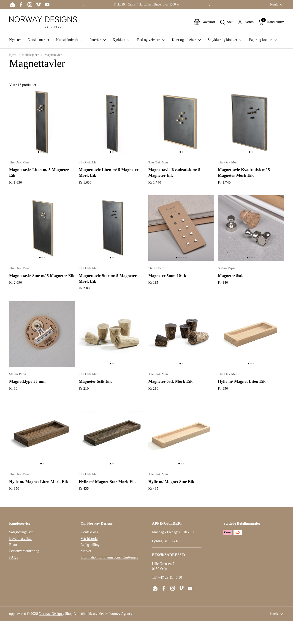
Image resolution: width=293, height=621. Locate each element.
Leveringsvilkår (20, 538)
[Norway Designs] (43, 22)
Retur (13, 545)
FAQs (13, 557)
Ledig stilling (90, 545)
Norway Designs (51, 614)
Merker (86, 551)
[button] (226, 22)
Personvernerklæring (24, 551)
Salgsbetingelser (21, 532)
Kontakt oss (89, 532)
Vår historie (89, 538)
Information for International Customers (109, 557)
